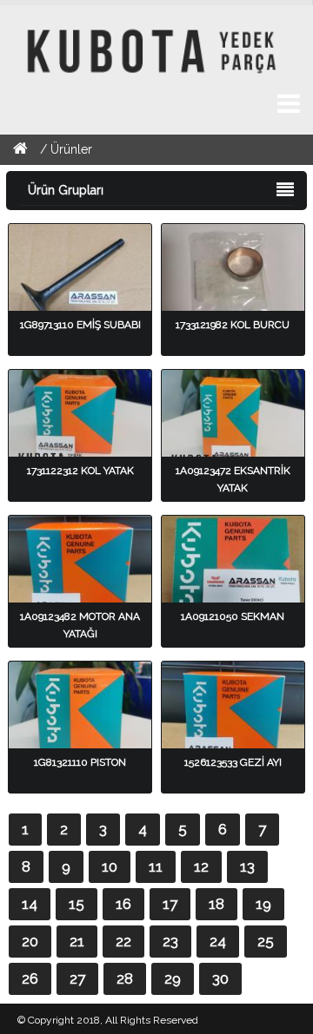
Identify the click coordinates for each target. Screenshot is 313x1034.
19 (263, 903)
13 (247, 866)
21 (77, 941)
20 (30, 941)
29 (172, 978)
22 (123, 941)
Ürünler (71, 149)
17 (170, 903)
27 (77, 978)
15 (76, 903)
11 (156, 866)
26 (30, 978)
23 (170, 941)
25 (265, 941)
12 (201, 866)
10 (109, 866)
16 (123, 903)
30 (220, 978)
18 (216, 903)
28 (125, 978)
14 (29, 903)
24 (218, 941)
